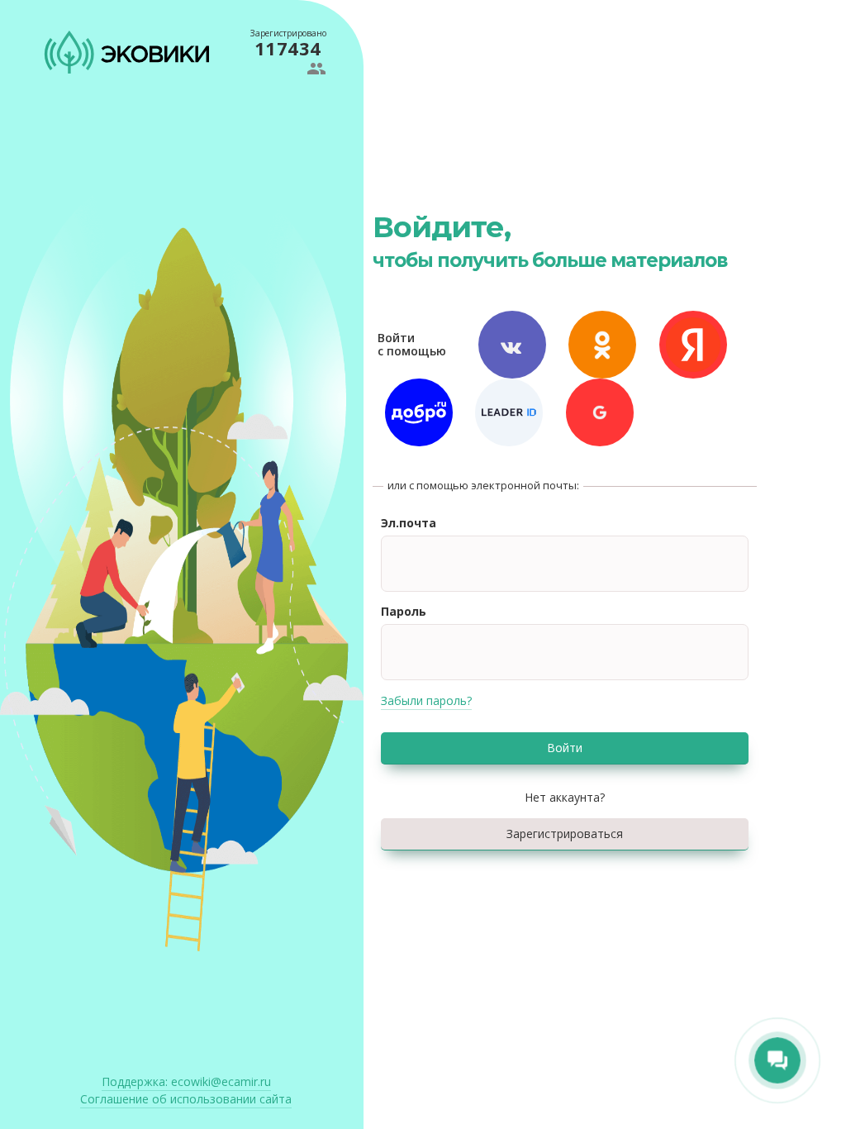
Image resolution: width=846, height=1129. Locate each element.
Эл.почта (408, 523)
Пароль (403, 611)
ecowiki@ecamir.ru (186, 1081)
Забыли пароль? (426, 700)
